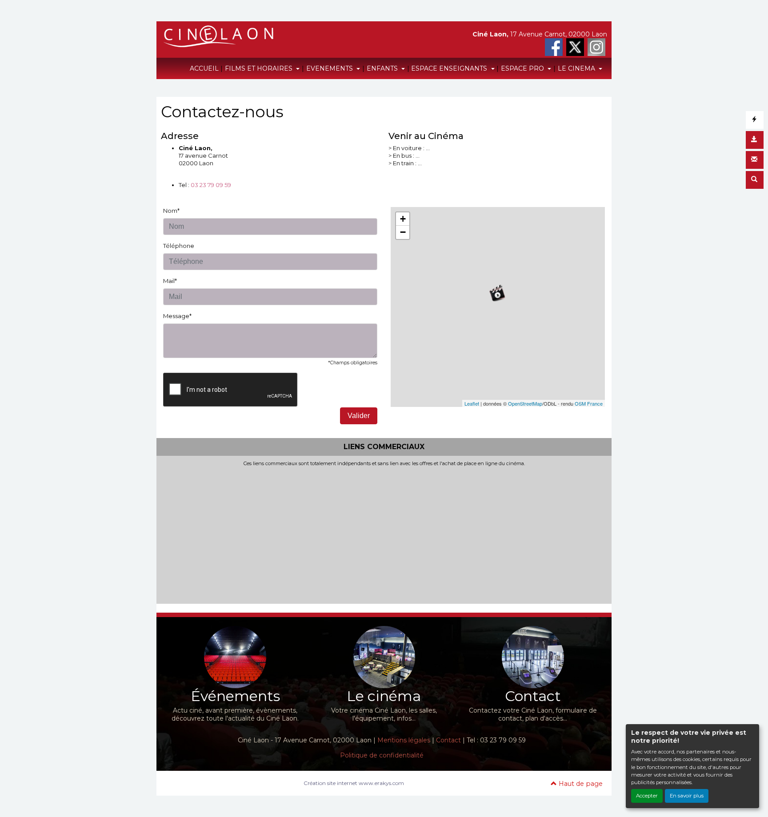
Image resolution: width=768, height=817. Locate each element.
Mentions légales (403, 740)
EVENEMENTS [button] (330, 68)
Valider (359, 415)
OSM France (589, 403)
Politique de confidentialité (382, 755)
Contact (448, 740)
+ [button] (403, 218)
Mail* (170, 280)
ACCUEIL (204, 68)
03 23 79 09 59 (211, 184)
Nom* (171, 210)
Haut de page (580, 784)
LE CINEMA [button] (577, 68)
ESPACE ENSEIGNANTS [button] (450, 68)
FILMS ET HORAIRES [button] (259, 68)
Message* (177, 315)
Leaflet (471, 403)
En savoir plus (687, 796)
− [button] (403, 232)
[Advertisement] (384, 533)
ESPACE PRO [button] (523, 68)
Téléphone (178, 245)
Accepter (647, 796)
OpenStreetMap (525, 403)
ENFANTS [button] (383, 68)
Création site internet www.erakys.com (354, 783)
